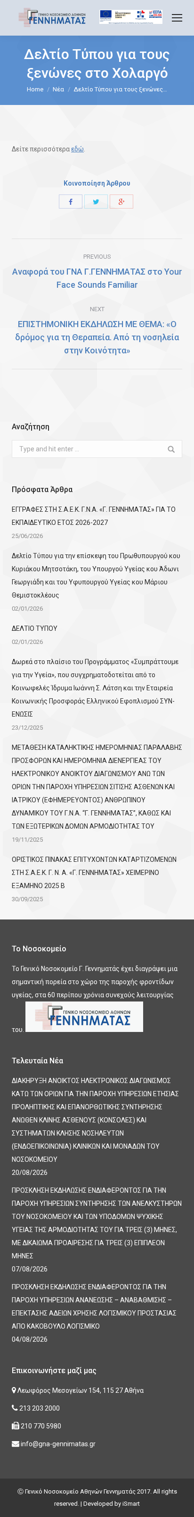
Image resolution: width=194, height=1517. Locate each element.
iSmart (131, 1503)
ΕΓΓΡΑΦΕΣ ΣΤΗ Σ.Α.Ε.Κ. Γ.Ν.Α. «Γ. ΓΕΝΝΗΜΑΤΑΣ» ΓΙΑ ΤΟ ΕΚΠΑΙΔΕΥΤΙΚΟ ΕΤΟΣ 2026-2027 (94, 516)
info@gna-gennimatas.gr (57, 1444)
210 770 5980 (40, 1426)
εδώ (77, 149)
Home (35, 89)
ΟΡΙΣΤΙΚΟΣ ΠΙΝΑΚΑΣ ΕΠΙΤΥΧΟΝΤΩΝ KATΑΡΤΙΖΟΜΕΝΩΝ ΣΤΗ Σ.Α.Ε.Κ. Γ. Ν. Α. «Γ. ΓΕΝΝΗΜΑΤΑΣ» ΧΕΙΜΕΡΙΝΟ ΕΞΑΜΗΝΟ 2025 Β (94, 872)
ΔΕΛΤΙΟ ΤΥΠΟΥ (34, 628)
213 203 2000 (39, 1408)
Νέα (58, 89)
